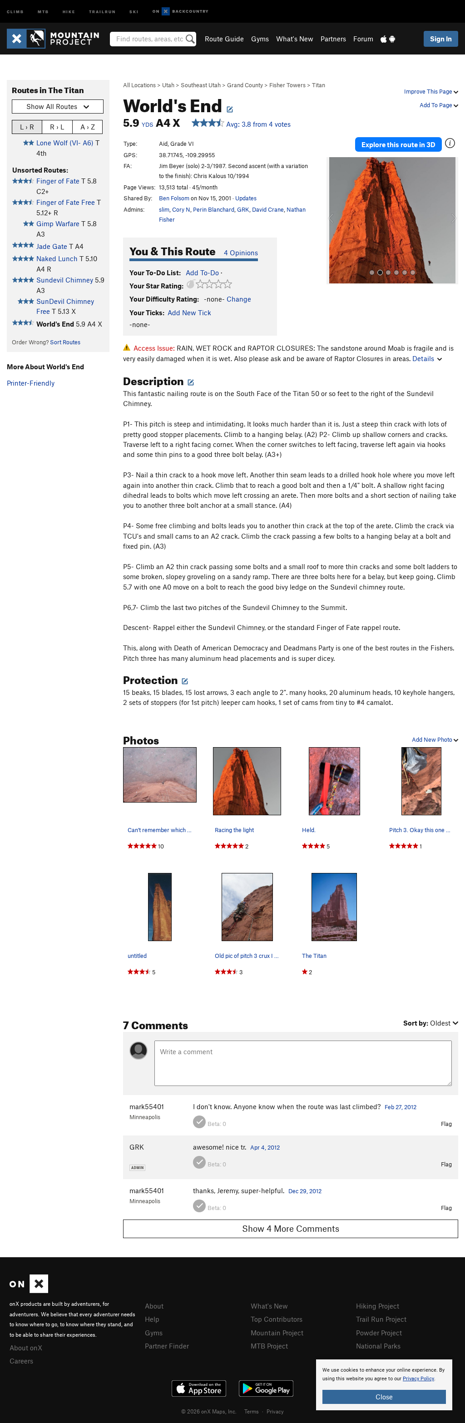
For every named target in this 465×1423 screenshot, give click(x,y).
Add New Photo (433, 739)
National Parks (378, 1346)
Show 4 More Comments (290, 1228)
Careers (21, 1361)
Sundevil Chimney (64, 280)
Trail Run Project (381, 1319)
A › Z (87, 127)
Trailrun (102, 11)
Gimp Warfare (57, 223)
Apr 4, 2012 (265, 1147)
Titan (318, 85)
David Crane (268, 209)
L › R (27, 127)
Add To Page (437, 105)
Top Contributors (276, 1319)
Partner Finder (167, 1346)
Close (384, 1397)
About (154, 1306)
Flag (446, 1123)
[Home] (57, 39)
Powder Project (379, 1333)
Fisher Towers (287, 85)
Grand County (245, 85)
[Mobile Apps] (388, 39)
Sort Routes (65, 342)
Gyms (260, 39)
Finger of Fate (57, 181)
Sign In (441, 39)
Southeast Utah (201, 85)
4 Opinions (241, 252)
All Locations (139, 85)
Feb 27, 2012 (400, 1107)
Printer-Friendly (30, 383)
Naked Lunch (57, 258)
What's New (294, 39)
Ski (134, 11)
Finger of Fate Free (65, 202)
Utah (168, 85)
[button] (335, 220)
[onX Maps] (29, 1290)
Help (152, 1319)
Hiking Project (377, 1306)
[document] (384, 1385)
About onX (26, 1348)
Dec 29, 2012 (305, 1191)
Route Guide (224, 39)
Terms (251, 1411)
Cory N (181, 209)
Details (423, 358)
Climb (15, 11)
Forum (363, 39)
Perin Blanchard (213, 209)
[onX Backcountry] (180, 11)
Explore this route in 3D (398, 144)
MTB (43, 11)
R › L (57, 127)
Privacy (275, 1411)
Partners (333, 39)
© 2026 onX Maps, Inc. (209, 1411)
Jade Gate (51, 246)
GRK (243, 209)
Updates (246, 198)
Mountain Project (277, 1333)
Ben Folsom (174, 198)
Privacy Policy (418, 1379)
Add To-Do (202, 272)
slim (164, 209)
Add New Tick (189, 312)
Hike (69, 11)
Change (239, 299)
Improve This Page (429, 91)
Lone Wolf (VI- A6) (65, 143)
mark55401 (146, 1106)
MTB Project (269, 1346)
